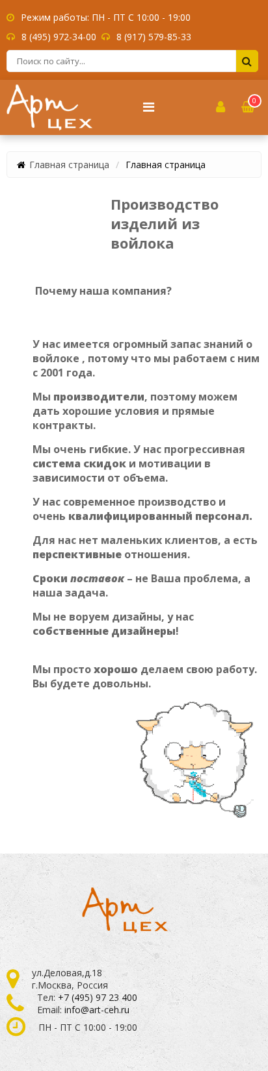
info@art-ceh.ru (96, 1009)
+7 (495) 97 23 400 (97, 997)
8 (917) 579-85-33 (153, 37)
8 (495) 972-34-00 (58, 37)
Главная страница (69, 164)
